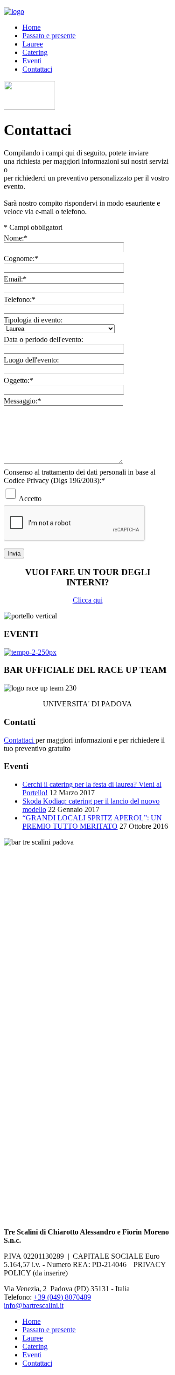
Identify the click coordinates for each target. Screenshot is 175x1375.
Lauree (32, 44)
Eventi (32, 61)
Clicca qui (88, 600)
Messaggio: (22, 401)
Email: (15, 279)
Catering (35, 52)
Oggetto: (18, 380)
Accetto (30, 499)
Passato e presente (49, 36)
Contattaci (37, 69)
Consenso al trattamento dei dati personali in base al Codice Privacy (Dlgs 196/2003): (79, 476)
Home (31, 27)
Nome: (16, 238)
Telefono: (19, 299)
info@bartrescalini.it (33, 1305)
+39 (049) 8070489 (62, 1297)
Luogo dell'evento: (31, 360)
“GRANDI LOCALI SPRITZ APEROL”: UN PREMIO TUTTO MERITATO (92, 822)
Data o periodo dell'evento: (43, 339)
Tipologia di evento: (33, 320)
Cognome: (21, 258)
